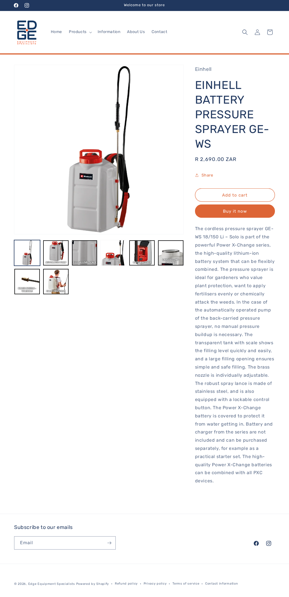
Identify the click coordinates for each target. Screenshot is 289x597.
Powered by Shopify (92, 584)
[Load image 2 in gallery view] (56, 253)
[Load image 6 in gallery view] (171, 253)
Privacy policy (155, 583)
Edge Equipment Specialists (51, 584)
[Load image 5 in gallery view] (142, 253)
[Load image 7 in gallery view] (27, 282)
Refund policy (126, 583)
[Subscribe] (109, 543)
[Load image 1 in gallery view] (27, 253)
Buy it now (235, 211)
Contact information (221, 583)
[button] (79, 32)
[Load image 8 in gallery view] (56, 282)
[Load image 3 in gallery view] (85, 253)
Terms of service (185, 583)
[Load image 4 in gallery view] (113, 253)
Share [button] (207, 175)
